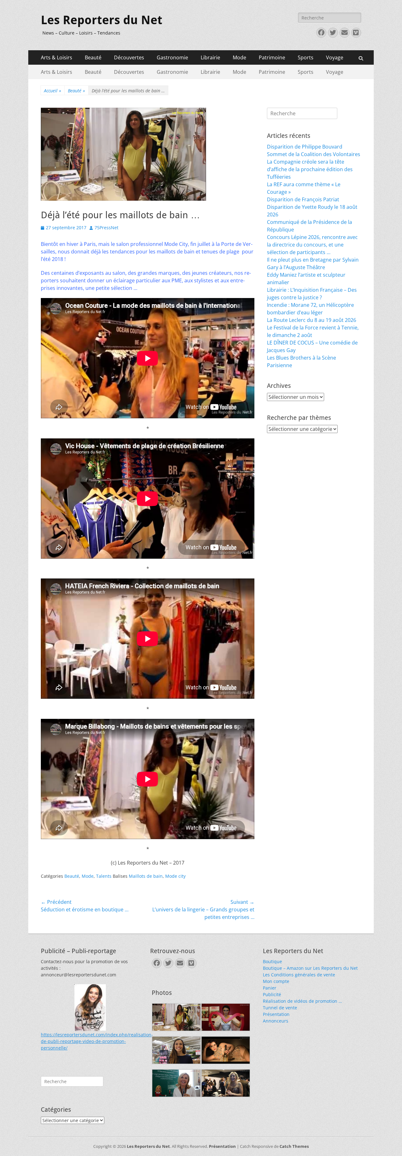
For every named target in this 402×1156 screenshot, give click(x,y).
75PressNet (106, 228)
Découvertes (129, 57)
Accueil (52, 91)
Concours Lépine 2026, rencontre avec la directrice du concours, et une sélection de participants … (312, 245)
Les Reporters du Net (101, 20)
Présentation (276, 1014)
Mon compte (276, 981)
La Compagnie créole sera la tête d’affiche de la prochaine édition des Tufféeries (310, 169)
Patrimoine (272, 57)
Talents (103, 876)
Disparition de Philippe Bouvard (304, 146)
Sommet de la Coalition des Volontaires (313, 154)
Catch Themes (294, 1146)
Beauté (93, 57)
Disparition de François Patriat (303, 199)
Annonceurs (275, 1021)
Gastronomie (172, 57)
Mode (239, 57)
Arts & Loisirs (56, 57)
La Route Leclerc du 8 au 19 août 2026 (311, 320)
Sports (305, 57)
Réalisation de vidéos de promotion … (302, 1001)
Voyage (334, 57)
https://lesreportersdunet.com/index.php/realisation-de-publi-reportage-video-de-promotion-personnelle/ (97, 1041)
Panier (269, 988)
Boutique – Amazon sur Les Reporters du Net (310, 968)
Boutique (272, 961)
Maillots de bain (146, 876)
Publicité (272, 994)
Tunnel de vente (280, 1008)
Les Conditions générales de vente (299, 975)
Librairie (210, 57)
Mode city (175, 876)
